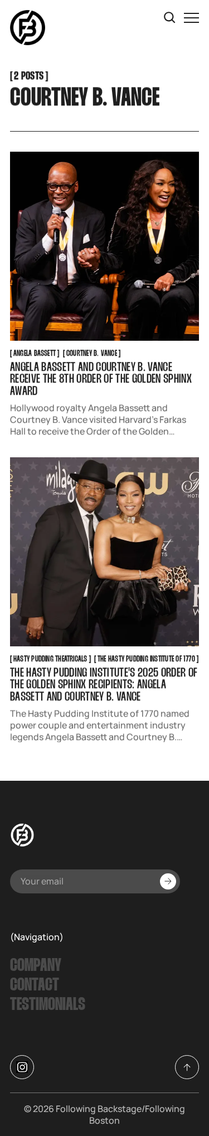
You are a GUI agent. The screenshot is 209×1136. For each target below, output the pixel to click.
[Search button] (170, 17)
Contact (34, 985)
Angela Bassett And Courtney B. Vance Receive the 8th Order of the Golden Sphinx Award (101, 380)
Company (35, 966)
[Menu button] (191, 17)
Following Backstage (99, 1109)
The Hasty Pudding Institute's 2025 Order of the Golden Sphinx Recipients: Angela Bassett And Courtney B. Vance (104, 685)
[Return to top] (187, 1067)
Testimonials (47, 1005)
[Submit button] (168, 881)
